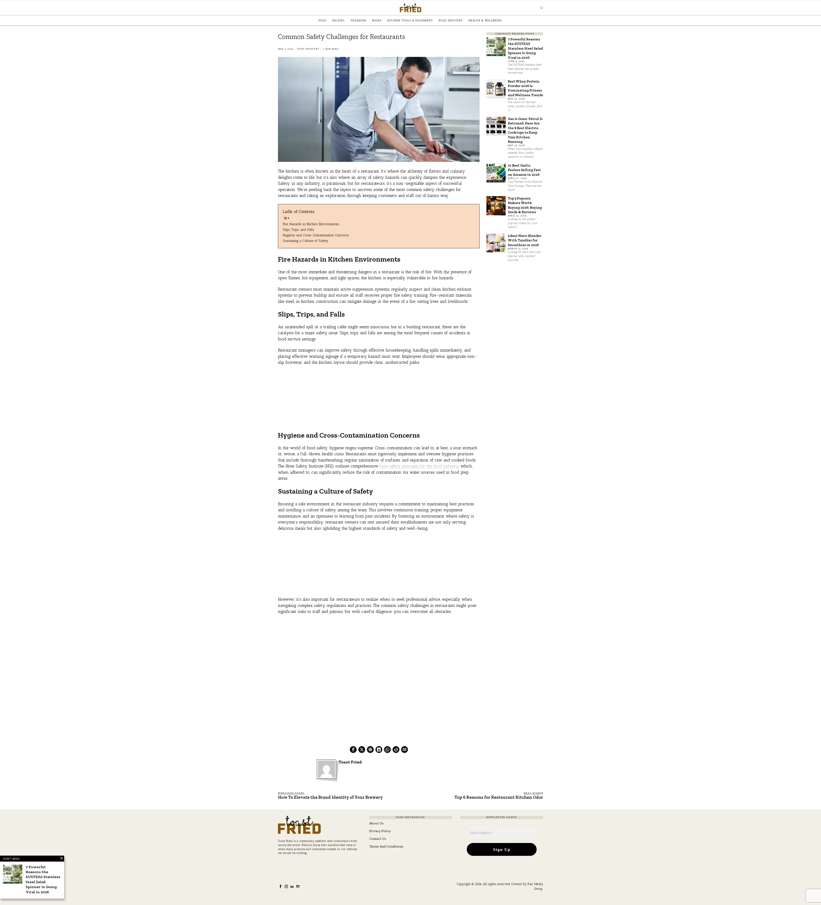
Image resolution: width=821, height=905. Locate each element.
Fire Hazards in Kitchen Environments (311, 224)
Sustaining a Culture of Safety (305, 241)
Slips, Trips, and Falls (298, 230)
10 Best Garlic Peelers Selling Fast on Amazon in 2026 (524, 170)
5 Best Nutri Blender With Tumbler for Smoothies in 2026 (524, 240)
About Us (376, 823)
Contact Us (377, 839)
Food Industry (308, 49)
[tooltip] (353, 749)
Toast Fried (350, 762)
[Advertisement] (379, 401)
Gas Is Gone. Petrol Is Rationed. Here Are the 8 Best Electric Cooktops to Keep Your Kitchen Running (525, 130)
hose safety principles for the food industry (419, 466)
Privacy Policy (380, 831)
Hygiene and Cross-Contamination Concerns (316, 235)
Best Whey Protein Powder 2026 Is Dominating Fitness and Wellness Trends (525, 88)
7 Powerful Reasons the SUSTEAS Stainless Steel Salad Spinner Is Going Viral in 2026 (525, 48)
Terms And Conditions (386, 846)
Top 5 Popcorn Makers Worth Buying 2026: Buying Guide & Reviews (525, 205)
